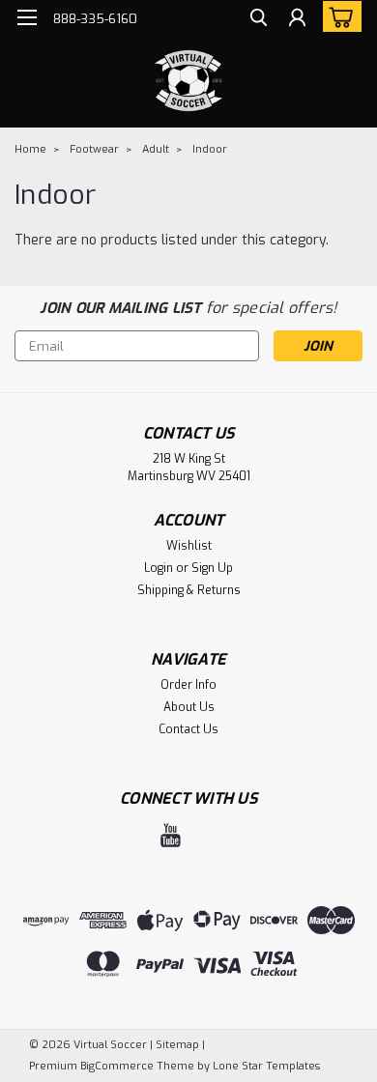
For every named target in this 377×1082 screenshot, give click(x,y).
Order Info (188, 685)
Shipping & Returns (189, 590)
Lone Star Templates (266, 1066)
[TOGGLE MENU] (26, 17)
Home (30, 149)
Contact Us (188, 729)
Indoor (209, 149)
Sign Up (212, 568)
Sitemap (177, 1045)
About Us (189, 707)
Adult (155, 149)
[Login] (297, 20)
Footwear (94, 149)
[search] (258, 20)
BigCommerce (117, 1066)
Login (158, 568)
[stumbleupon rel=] (205, 835)
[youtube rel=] (171, 835)
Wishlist (189, 546)
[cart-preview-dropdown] (337, 16)
